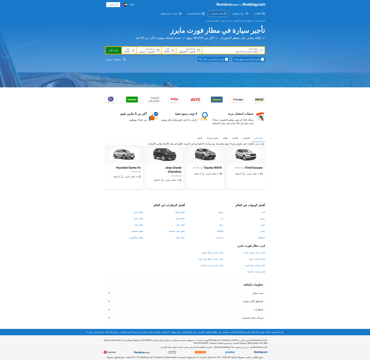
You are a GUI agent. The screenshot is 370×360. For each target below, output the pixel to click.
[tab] (258, 138)
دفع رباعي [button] (258, 138)
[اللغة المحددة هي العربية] (125, 4)
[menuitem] (259, 13)
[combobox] (231, 51)
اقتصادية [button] (246, 138)
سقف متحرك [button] (212, 138)
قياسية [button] (235, 138)
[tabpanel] (185, 168)
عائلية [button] (225, 138)
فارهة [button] (199, 138)
